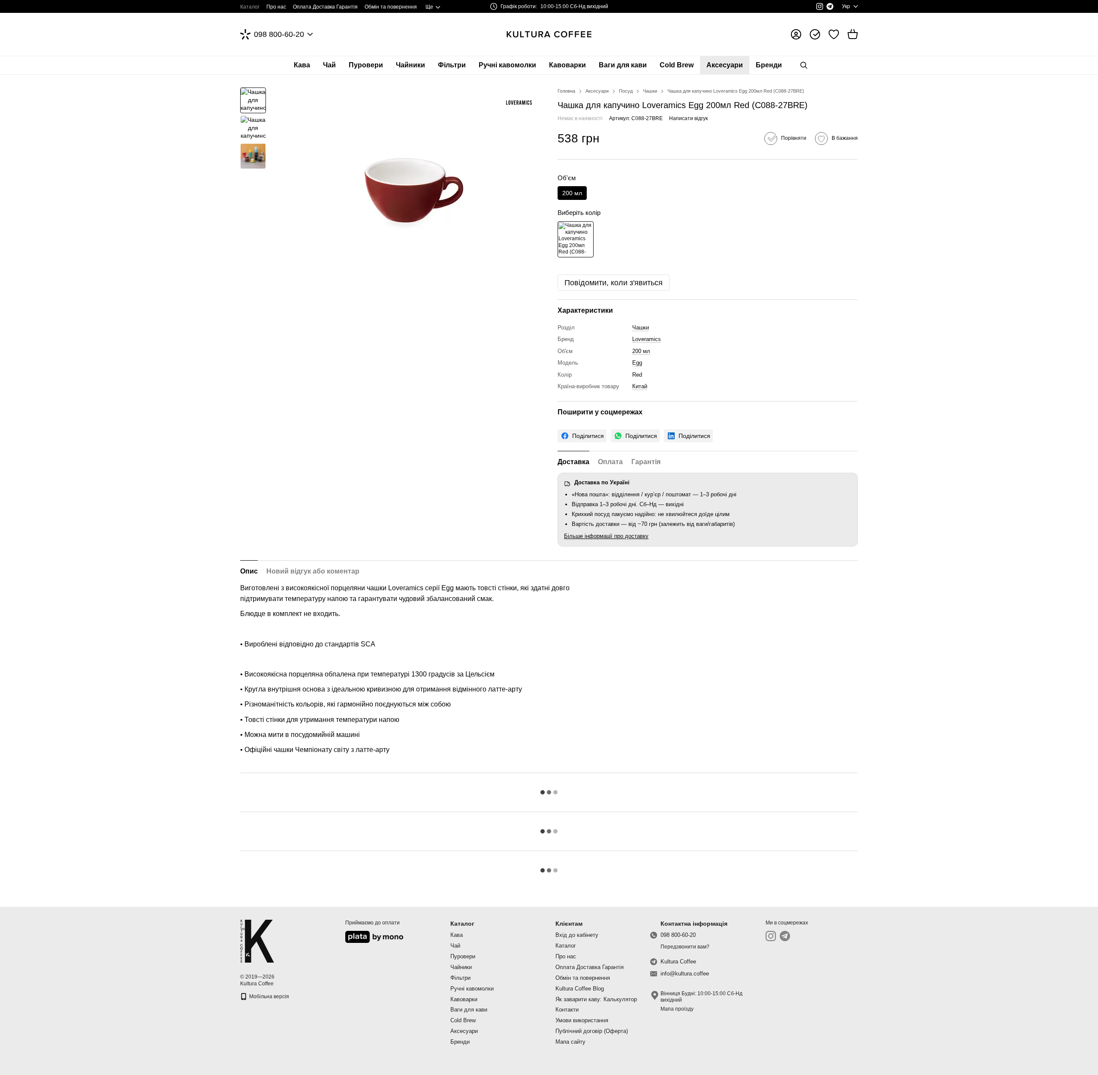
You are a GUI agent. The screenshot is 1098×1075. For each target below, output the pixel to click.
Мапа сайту (570, 1042)
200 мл (641, 351)
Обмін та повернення (391, 7)
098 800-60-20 (279, 34)
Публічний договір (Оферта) (591, 1031)
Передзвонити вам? (685, 947)
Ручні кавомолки (507, 65)
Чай (329, 65)
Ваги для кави (623, 65)
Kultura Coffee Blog (579, 988)
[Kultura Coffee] (257, 941)
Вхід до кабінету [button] (576, 935)
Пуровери (366, 65)
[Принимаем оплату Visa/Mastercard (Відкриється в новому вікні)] (374, 936)
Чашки (640, 327)
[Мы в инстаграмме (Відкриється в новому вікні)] (819, 6)
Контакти (567, 1009)
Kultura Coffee (678, 961)
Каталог (249, 7)
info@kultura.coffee (685, 973)
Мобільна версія (268, 996)
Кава (302, 65)
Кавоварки (567, 65)
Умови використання (581, 1020)
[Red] (576, 239)
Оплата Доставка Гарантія (325, 7)
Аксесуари (724, 65)
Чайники (410, 65)
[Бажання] (834, 34)
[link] (582, 435)
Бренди (769, 65)
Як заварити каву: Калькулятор (596, 999)
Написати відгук (688, 118)
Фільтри (452, 65)
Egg (637, 362)
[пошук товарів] (804, 65)
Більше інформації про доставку (606, 536)
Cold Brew (677, 65)
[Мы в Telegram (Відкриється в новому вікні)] (830, 6)
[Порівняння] (815, 34)
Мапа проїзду (677, 1009)
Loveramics (646, 339)
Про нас (276, 7)
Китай (639, 386)
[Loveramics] (519, 102)
